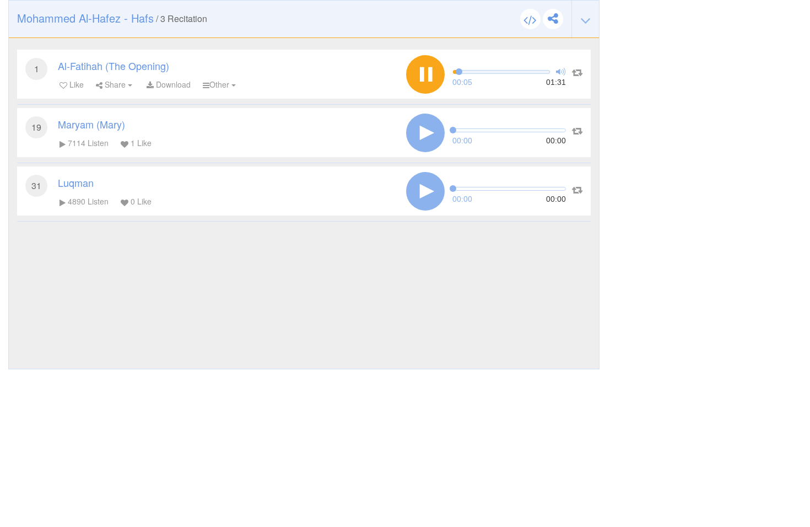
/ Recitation (112, 18)
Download (172, 84)
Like (75, 84)
